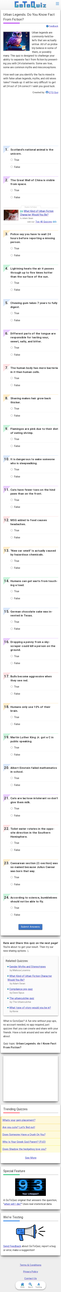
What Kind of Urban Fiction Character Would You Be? (37, 213)
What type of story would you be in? (30, 1007)
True (16, 159)
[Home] (30, 4)
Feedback (53, 26)
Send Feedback (12, 1246)
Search (30, 1287)
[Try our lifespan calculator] (30, 1187)
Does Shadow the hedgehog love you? (24, 1149)
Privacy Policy (30, 1271)
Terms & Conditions (30, 1265)
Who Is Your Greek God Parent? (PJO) (24, 1141)
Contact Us (30, 1278)
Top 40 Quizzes (43, 221)
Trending (38, 1287)
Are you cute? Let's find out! (18, 1127)
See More (30, 1157)
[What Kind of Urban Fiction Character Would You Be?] (11, 215)
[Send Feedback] (30, 1233)
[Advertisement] (31, 119)
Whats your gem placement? (18, 1120)
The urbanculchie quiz (21, 998)
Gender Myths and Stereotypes (27, 966)
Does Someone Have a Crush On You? (24, 1134)
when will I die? (12, 1204)
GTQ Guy (53, 92)
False (16, 167)
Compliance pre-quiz (21, 989)
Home (22, 1287)
